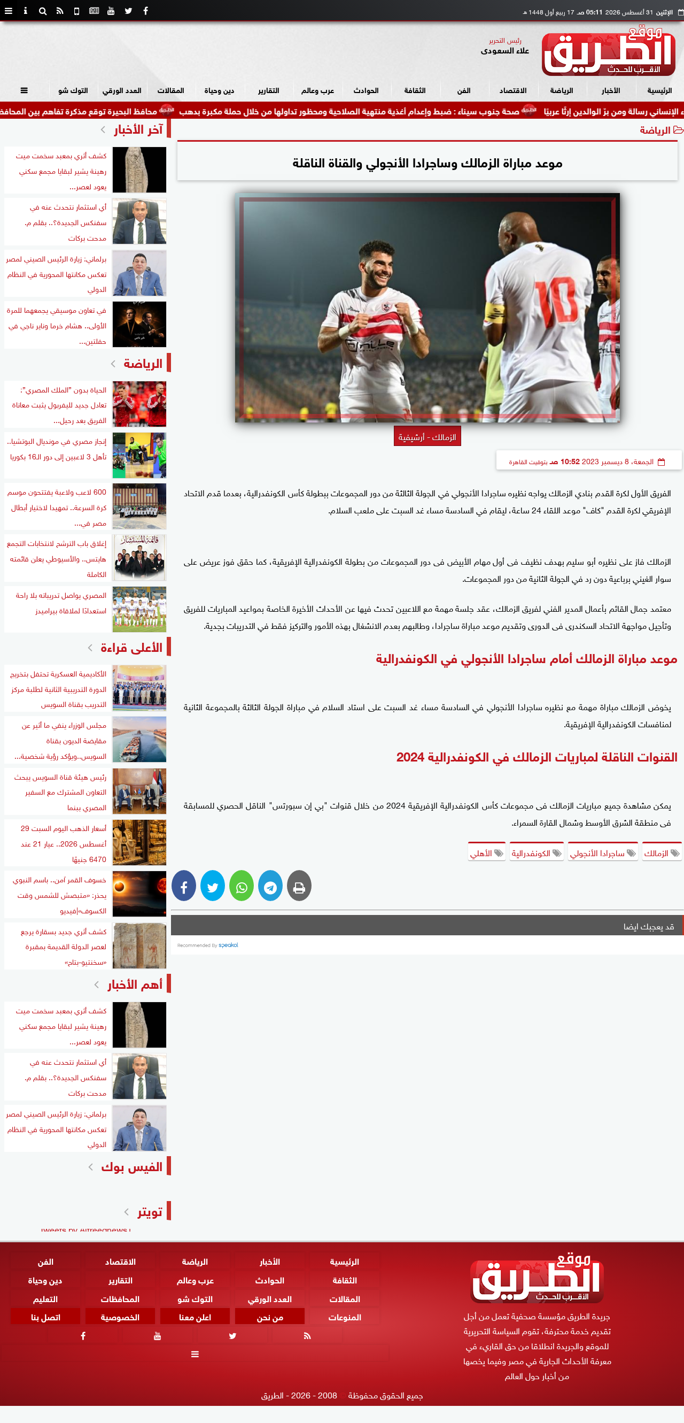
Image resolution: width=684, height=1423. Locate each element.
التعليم (45, 1297)
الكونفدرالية (532, 851)
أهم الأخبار (134, 982)
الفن (464, 89)
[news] (94, 10)
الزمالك (657, 851)
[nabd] (77, 10)
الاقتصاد (513, 89)
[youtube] (111, 10)
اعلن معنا (195, 1316)
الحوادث (366, 89)
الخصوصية (120, 1316)
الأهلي (482, 851)
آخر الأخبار (138, 127)
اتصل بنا (45, 1316)
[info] (25, 10)
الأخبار (611, 89)
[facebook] (145, 10)
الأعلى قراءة (131, 645)
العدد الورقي (122, 89)
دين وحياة (220, 89)
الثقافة (415, 89)
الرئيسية (660, 89)
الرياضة (561, 89)
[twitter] (128, 10)
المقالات (171, 89)
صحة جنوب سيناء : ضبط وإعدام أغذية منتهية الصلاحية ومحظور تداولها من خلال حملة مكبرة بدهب (392, 110)
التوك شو (73, 89)
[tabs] (8, 10)
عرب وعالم (317, 89)
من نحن (270, 1316)
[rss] (59, 10)
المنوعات (345, 1316)
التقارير (268, 89)
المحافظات (120, 1297)
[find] (42, 10)
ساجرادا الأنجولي (598, 851)
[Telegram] (270, 885)
